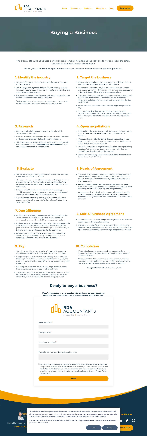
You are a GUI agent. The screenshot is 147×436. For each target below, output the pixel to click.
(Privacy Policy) (46, 373)
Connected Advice (23, 427)
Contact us (125, 8)
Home (64, 8)
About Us (100, 8)
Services (74, 8)
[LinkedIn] (120, 420)
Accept (94, 428)
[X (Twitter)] (127, 420)
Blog (112, 8)
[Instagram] (133, 420)
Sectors (87, 8)
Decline (109, 428)
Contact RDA (124, 428)
